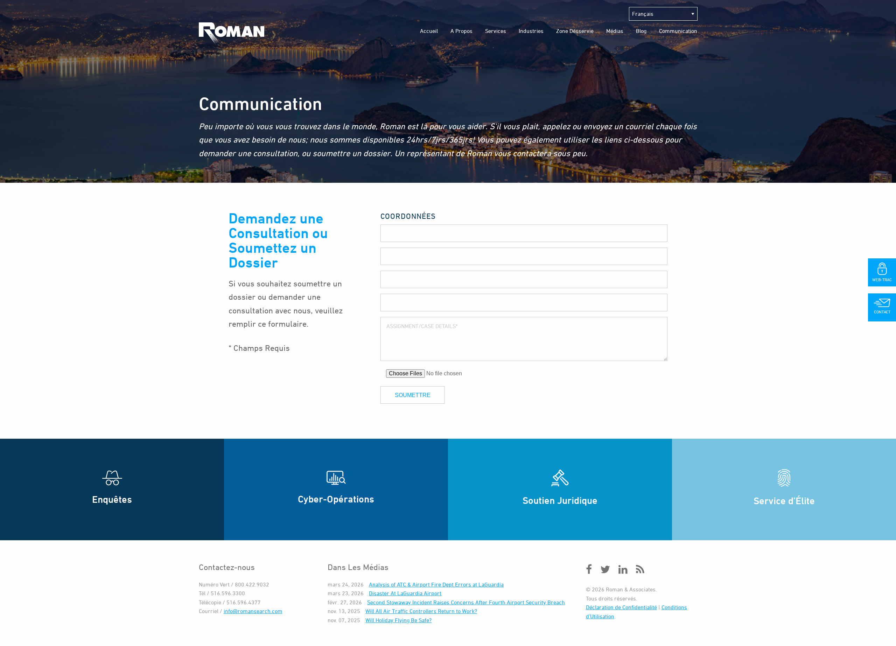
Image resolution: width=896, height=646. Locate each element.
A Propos (461, 31)
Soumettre (412, 395)
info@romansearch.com (253, 611)
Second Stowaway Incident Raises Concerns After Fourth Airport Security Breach (466, 602)
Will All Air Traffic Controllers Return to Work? (421, 611)
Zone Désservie (575, 31)
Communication (678, 31)
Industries (531, 31)
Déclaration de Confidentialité (621, 607)
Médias (614, 31)
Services (495, 31)
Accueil (429, 31)
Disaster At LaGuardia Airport (405, 593)
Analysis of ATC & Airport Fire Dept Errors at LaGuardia (436, 584)
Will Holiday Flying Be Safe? (398, 620)
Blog (641, 31)
